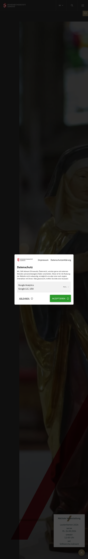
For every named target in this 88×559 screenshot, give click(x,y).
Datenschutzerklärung (61, 259)
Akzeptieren (59, 298)
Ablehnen (24, 298)
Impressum (43, 259)
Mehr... (65, 287)
